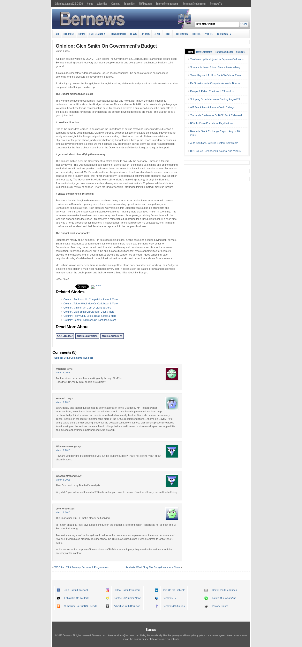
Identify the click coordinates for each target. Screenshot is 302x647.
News (133, 34)
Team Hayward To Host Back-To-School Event (215, 75)
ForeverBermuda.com (167, 3)
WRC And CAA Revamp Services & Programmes (81, 567)
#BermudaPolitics (87, 336)
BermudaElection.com (194, 3)
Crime (81, 34)
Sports (145, 34)
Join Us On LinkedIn (174, 590)
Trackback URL (60, 358)
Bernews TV (169, 598)
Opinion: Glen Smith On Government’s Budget (106, 46)
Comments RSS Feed (81, 358)
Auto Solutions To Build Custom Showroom (214, 143)
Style (157, 34)
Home (90, 3)
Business (68, 34)
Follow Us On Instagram (127, 590)
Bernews (151, 629)
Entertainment (98, 34)
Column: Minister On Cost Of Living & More (87, 307)
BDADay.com (145, 3)
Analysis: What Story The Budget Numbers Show (153, 567)
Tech (168, 34)
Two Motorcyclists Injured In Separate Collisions (216, 59)
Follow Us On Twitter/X (76, 598)
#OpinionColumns (112, 336)
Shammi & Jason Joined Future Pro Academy (215, 67)
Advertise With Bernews (127, 606)
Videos (209, 34)
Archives (240, 52)
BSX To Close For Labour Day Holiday (211, 123)
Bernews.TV (216, 3)
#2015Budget (65, 336)
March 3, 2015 (63, 372)
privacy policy (198, 635)
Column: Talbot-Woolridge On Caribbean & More (90, 303)
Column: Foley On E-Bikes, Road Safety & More (89, 315)
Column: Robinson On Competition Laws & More (90, 299)
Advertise (102, 3)
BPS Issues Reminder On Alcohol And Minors (215, 151)
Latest (190, 52)
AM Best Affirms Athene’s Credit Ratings (212, 107)
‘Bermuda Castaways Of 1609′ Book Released (216, 115)
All (57, 34)
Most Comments (204, 52)
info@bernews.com (129, 635)
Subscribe (129, 3)
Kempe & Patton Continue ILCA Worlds (212, 91)
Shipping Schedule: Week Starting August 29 (215, 99)
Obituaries (181, 34)
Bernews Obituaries (174, 606)
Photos (196, 34)
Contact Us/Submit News (127, 598)
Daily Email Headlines (224, 590)
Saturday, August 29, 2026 (68, 3)
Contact (115, 3)
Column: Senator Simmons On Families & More (89, 320)
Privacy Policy (220, 606)
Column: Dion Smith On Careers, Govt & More (88, 311)
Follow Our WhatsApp (224, 598)
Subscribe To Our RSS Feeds (80, 606)
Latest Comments (224, 52)
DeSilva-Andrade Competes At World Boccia (215, 83)
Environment (118, 34)
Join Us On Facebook (76, 590)
